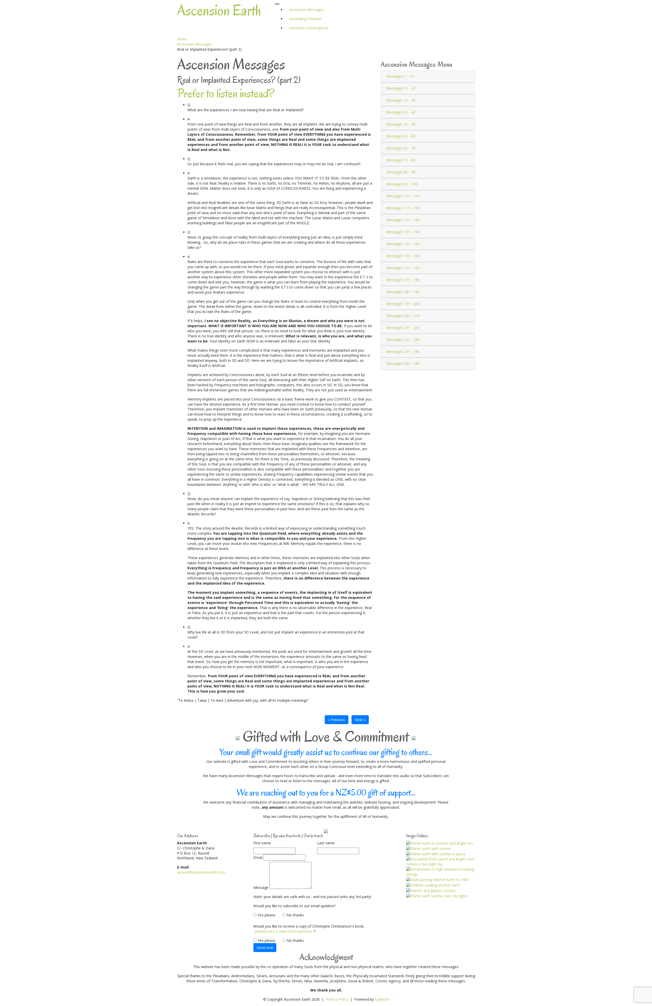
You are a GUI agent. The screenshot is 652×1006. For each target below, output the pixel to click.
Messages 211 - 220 (402, 327)
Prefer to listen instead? (226, 93)
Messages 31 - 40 (400, 112)
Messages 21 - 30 (400, 100)
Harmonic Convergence (308, 27)
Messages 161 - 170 (402, 267)
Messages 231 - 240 (402, 351)
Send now (265, 947)
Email (257, 857)
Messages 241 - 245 (402, 363)
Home (182, 39)
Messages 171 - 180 (402, 279)
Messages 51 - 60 (400, 136)
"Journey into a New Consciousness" (283, 931)
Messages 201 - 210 (402, 315)
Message (260, 887)
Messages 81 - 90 (400, 172)
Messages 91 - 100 (401, 184)
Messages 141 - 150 (402, 243)
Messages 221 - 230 (402, 339)
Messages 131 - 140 (402, 231)
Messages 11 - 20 (400, 88)
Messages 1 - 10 (399, 76)
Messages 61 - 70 (400, 148)
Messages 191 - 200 (402, 303)
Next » (360, 719)
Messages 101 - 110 (402, 196)
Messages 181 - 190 (402, 291)
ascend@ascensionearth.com (201, 872)
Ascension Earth (219, 10)
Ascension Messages (194, 44)
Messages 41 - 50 (400, 124)
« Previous (336, 719)
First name (262, 842)
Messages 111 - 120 (402, 207)
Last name (326, 842)
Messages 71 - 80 (400, 160)
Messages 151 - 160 (402, 255)
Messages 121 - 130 (402, 219)
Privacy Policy (337, 999)
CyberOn (382, 999)
